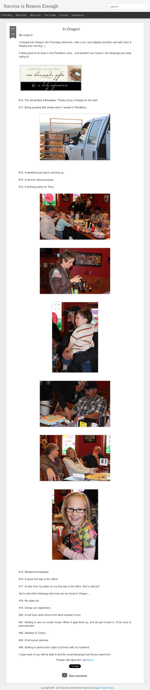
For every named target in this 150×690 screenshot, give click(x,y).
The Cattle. (50, 15)
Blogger (97, 687)
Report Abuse (107, 687)
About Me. (21, 15)
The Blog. (7, 15)
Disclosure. (78, 15)
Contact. (64, 15)
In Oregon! (71, 28)
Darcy (90, 660)
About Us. (35, 15)
